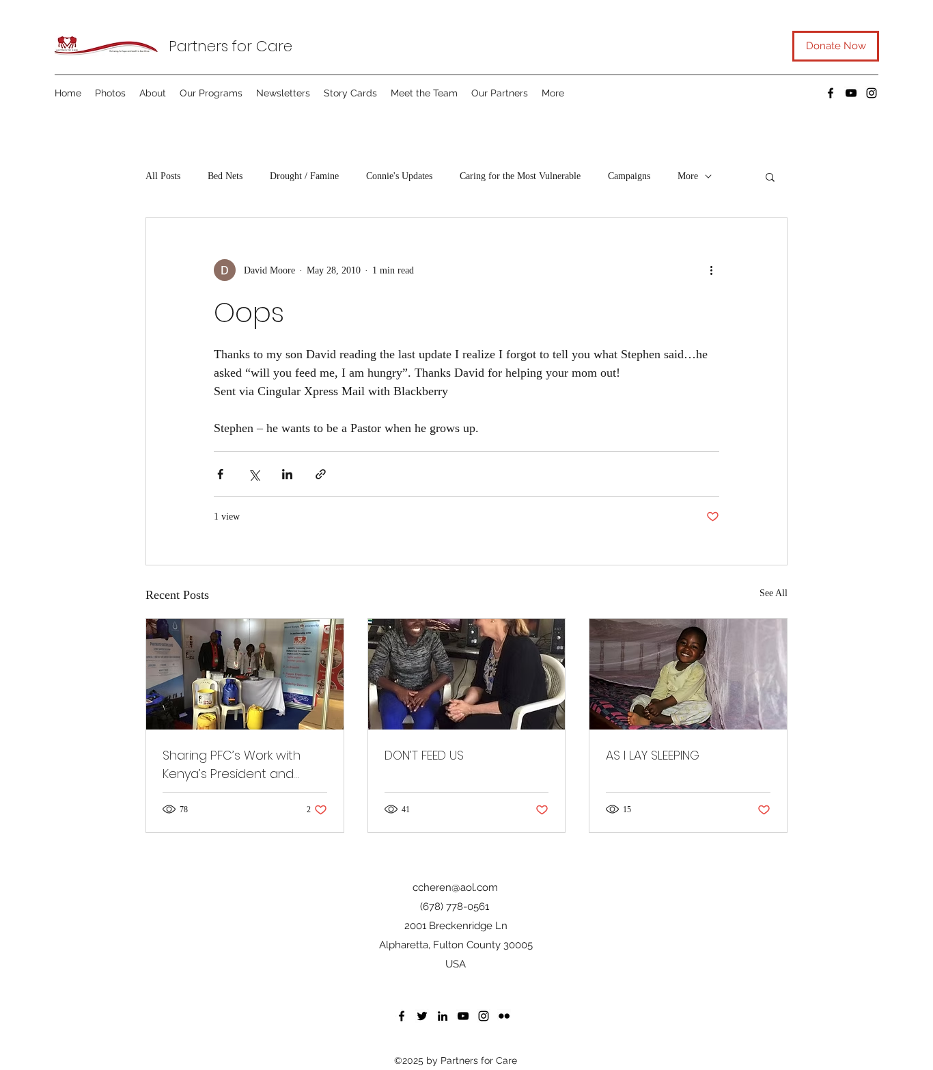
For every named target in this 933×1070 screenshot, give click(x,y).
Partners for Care (230, 46)
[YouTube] (851, 93)
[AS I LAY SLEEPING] (688, 674)
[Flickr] (504, 1016)
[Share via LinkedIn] (287, 474)
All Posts (162, 176)
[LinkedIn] (442, 1016)
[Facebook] (830, 93)
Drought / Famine (304, 176)
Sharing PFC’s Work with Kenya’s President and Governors (232, 765)
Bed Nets (225, 176)
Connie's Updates (399, 176)
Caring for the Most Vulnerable (520, 176)
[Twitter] (422, 1016)
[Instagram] (871, 93)
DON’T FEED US (424, 755)
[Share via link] (320, 474)
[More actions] (711, 270)
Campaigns (629, 176)
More (688, 176)
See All (774, 593)
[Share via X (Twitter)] (253, 474)
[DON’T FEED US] (467, 674)
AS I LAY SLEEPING (652, 755)
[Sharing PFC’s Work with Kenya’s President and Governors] (245, 674)
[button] (770, 176)
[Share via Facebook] (220, 474)
